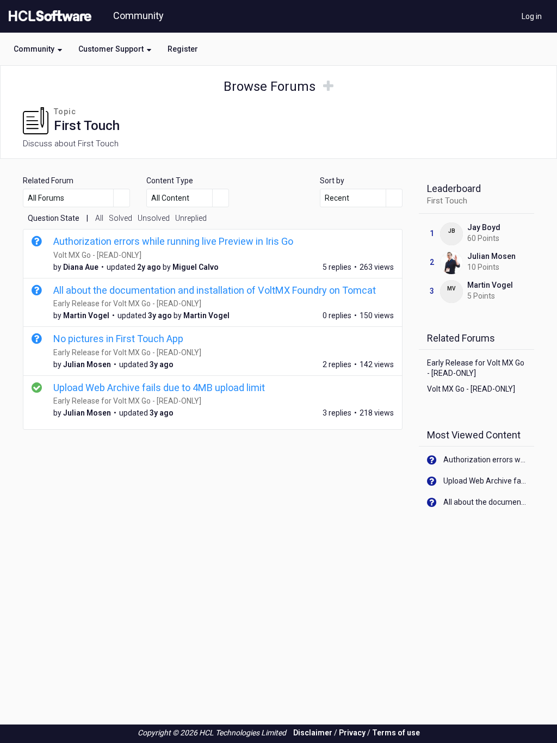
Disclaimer (312, 732)
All (99, 218)
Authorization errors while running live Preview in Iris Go (173, 241)
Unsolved (154, 218)
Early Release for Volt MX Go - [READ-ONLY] (127, 303)
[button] (37, 49)
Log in (532, 16)
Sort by (332, 180)
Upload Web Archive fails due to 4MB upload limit (159, 387)
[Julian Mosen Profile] (451, 262)
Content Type (169, 180)
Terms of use (396, 732)
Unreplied (191, 218)
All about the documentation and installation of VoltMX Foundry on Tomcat (214, 290)
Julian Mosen (87, 364)
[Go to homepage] (48, 16)
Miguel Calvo (195, 267)
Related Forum (48, 180)
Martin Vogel (86, 315)
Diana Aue (80, 267)
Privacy (352, 732)
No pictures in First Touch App (118, 338)
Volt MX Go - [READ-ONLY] (97, 255)
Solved (120, 218)
